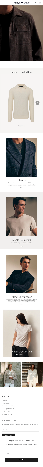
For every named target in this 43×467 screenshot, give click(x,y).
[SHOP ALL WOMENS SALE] (32, 374)
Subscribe (21, 460)
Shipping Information (8, 408)
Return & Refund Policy (9, 406)
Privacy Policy (6, 411)
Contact (4, 400)
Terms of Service (7, 414)
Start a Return (6, 403)
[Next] (38, 103)
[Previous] (6, 103)
